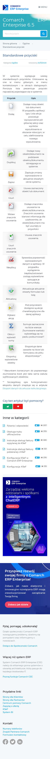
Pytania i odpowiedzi (17, 425)
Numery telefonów (12, 728)
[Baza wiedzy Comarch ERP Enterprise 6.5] (15, 7)
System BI (8, 712)
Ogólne (15, 63)
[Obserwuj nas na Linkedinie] (20, 746)
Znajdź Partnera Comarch (16, 731)
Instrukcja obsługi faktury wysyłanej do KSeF (20, 442)
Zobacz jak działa (18, 604)
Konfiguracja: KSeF (16, 466)
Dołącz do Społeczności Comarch (20, 646)
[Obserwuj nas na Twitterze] (12, 746)
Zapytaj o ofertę (11, 706)
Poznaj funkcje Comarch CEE (18, 676)
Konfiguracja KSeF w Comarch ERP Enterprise (19, 459)
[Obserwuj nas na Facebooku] (5, 746)
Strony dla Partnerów (14, 700)
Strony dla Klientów (13, 697)
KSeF (5, 709)
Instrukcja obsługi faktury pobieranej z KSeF (20, 450)
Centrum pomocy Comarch (17, 703)
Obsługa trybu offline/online (14, 433)
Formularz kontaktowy (14, 734)
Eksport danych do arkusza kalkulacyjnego (24, 388)
